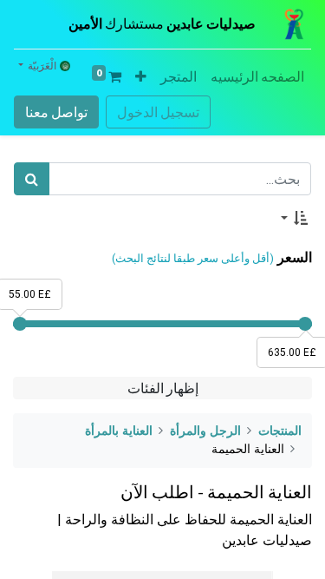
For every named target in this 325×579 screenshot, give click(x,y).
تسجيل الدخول (158, 112)
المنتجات (280, 431)
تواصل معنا (56, 112)
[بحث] (31, 178)
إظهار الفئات (162, 388)
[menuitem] (257, 76)
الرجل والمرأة (205, 431)
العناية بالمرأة (119, 431)
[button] (140, 76)
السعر (294, 257)
